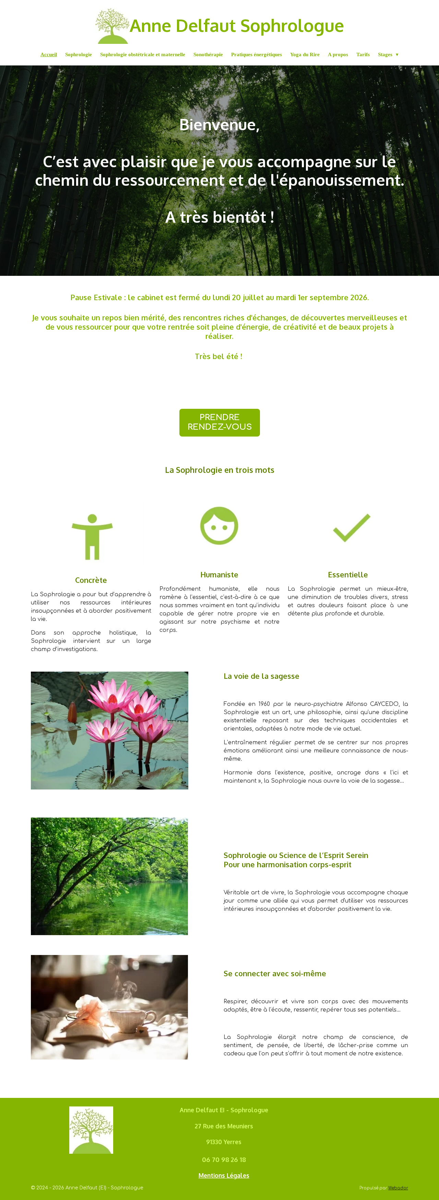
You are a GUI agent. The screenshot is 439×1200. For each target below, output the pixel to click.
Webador (398, 1188)
